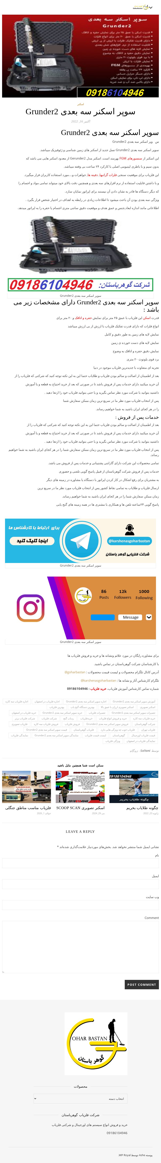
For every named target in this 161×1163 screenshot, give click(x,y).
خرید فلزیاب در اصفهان (24, 713)
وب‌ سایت (152, 897)
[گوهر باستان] (141, 7)
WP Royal (125, 1155)
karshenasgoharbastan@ (98, 680)
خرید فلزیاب (98, 688)
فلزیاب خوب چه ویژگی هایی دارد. (117, 729)
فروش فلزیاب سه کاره (46, 724)
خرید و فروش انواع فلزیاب (113, 718)
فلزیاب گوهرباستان (84, 729)
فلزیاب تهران (148, 729)
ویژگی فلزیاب (112, 741)
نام (157, 855)
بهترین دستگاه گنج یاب (82, 707)
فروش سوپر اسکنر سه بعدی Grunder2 (107, 724)
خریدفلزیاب (86, 718)
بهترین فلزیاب (56, 707)
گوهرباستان (119, 735)
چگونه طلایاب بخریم (142, 808)
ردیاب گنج (68, 718)
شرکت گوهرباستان (145, 724)
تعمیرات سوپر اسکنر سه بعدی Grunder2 (133, 713)
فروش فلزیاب (72, 724)
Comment (152, 918)
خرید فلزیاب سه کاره (144, 718)
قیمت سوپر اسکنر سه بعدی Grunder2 (46, 729)
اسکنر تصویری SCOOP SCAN (80, 808)
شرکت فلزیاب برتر (25, 718)
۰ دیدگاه (135, 751)
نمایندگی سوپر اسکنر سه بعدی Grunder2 (56, 735)
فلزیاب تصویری (19, 724)
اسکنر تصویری (147, 707)
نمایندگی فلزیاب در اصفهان (141, 741)
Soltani (145, 751)
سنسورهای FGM (130, 158)
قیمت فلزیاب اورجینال (143, 735)
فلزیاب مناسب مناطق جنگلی (28, 808)
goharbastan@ (75, 672)
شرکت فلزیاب (49, 718)
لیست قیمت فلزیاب (95, 735)
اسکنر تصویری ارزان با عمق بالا (117, 707)
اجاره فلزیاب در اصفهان (47, 701)
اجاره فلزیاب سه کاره (16, 701)
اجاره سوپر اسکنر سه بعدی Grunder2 (86, 701)
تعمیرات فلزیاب (97, 713)
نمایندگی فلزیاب (19, 735)
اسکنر (80, 104)
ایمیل (155, 876)
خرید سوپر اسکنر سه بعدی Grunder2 (62, 713)
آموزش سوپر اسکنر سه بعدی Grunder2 (134, 701)
